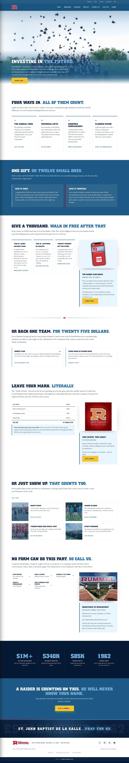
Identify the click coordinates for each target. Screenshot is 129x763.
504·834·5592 (65, 743)
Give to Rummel (64, 708)
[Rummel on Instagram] (105, 743)
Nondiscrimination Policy (63, 752)
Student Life (96, 7)
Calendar (108, 1)
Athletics (106, 7)
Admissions (67, 7)
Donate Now (19, 80)
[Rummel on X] (109, 743)
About (59, 7)
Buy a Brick (90, 459)
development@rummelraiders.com (94, 620)
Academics (77, 7)
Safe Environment (76, 752)
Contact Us (50, 752)
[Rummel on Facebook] (100, 743)
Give (115, 1)
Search (101, 1)
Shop (95, 1)
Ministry (86, 7)
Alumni (114, 7)
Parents (89, 1)
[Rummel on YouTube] (114, 743)
